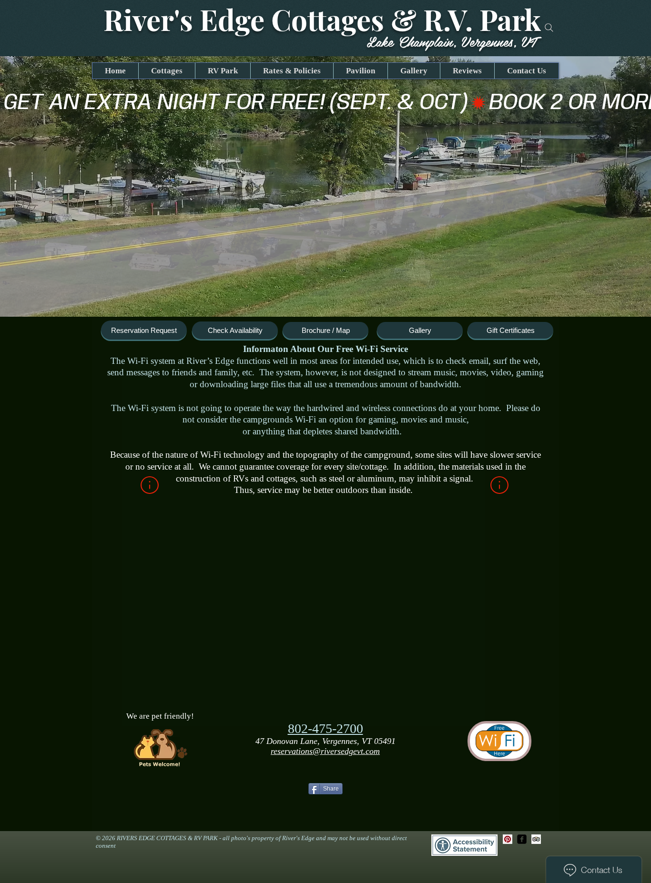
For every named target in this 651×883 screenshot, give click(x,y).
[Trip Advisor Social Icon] (536, 839)
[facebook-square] (522, 839)
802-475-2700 (325, 728)
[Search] (549, 28)
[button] (325, 186)
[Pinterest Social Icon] (507, 839)
